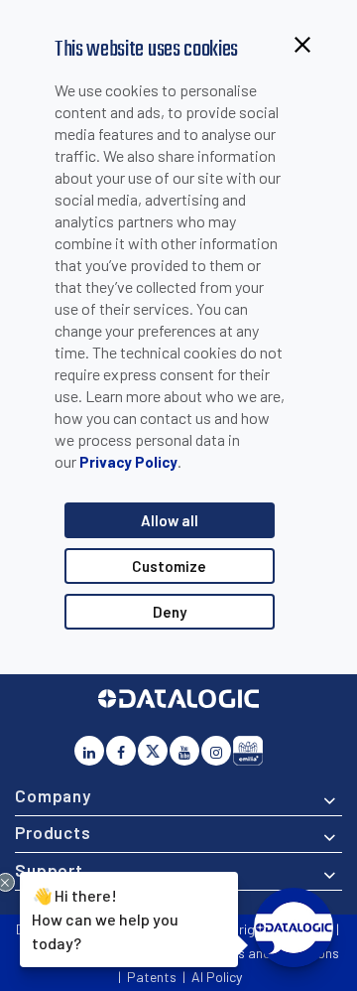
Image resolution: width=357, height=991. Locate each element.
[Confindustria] (248, 751)
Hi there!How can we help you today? (105, 917)
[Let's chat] (293, 927)
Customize (169, 566)
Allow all (169, 520)
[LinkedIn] (89, 751)
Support (49, 870)
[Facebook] (121, 751)
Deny (169, 612)
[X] (153, 751)
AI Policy (216, 976)
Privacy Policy (128, 462)
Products (53, 832)
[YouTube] (184, 751)
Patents (152, 976)
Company (53, 795)
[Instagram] (216, 751)
